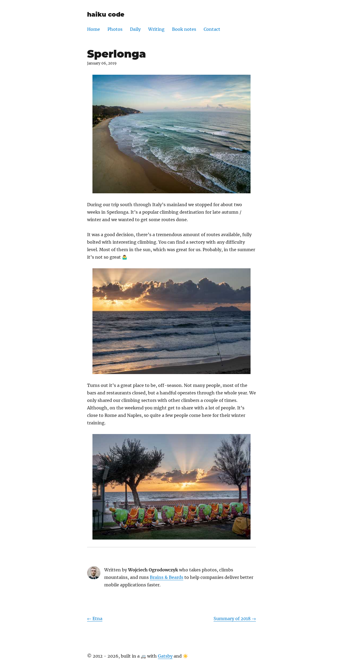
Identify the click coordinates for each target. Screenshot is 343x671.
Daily (135, 29)
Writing (156, 29)
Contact (212, 29)
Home (93, 29)
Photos (114, 29)
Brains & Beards (166, 577)
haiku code (105, 14)
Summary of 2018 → (235, 618)
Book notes (184, 29)
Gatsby (165, 656)
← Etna (94, 618)
